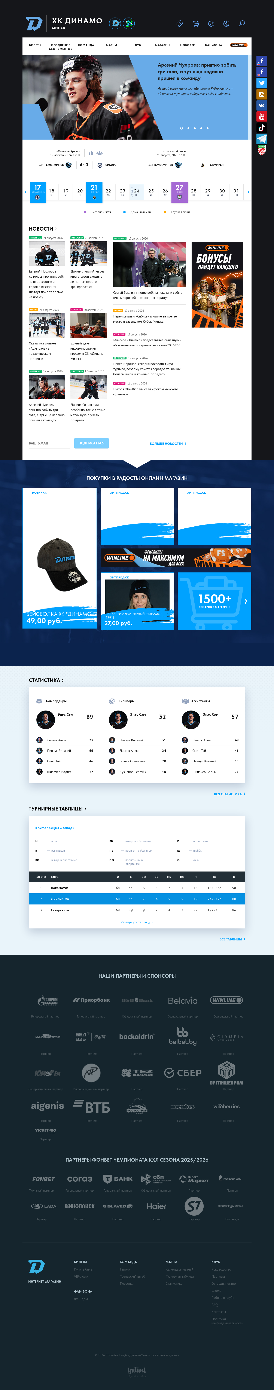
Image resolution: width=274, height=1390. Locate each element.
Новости (187, 45)
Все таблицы (231, 939)
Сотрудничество (223, 1283)
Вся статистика (228, 794)
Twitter (261, 83)
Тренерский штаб (132, 1276)
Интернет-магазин (44, 1281)
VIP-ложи (81, 1276)
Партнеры (218, 1276)
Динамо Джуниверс (129, 24)
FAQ (214, 1304)
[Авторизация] (211, 23)
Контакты (218, 1312)
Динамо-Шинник (115, 24)
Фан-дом (81, 1299)
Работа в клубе (222, 1297)
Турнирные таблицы (56, 808)
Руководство (221, 1269)
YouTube (261, 116)
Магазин (162, 45)
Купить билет (84, 1269)
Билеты (35, 45)
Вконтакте (261, 105)
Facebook (261, 61)
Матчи (111, 45)
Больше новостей (166, 443)
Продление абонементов (61, 47)
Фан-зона (213, 45)
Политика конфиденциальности (227, 1321)
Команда (86, 45)
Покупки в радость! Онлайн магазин (137, 478)
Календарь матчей (179, 1269)
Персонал (127, 1283)
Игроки (125, 1269)
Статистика (44, 680)
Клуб (137, 45)
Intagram (261, 94)
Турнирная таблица (180, 1276)
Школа (216, 1290)
